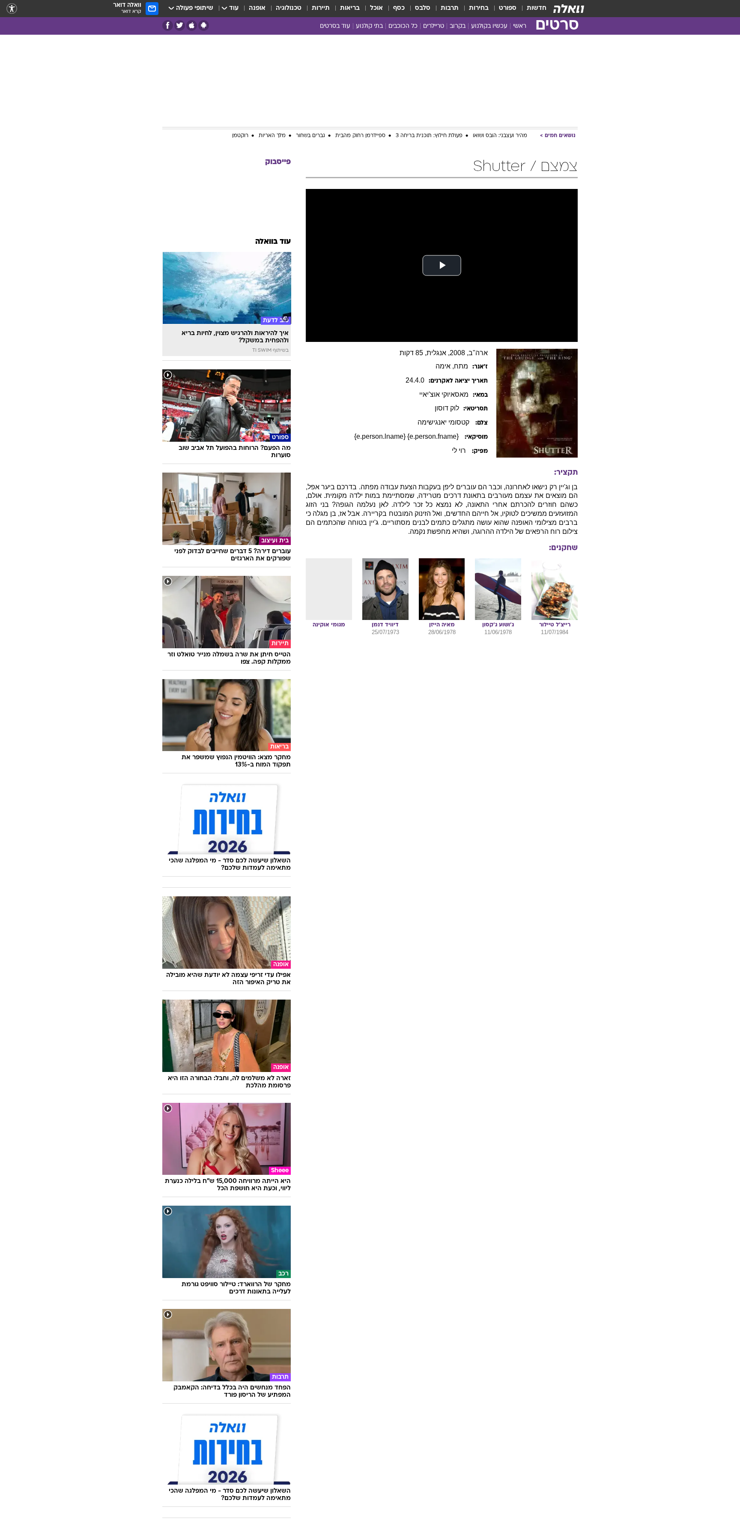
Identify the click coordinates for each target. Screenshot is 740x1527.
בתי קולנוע (369, 26)
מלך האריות (272, 135)
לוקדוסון (447, 408)
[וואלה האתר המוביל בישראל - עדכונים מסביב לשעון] (568, 8)
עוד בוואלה (273, 242)
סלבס (422, 8)
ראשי (519, 26)
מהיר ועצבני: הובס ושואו (500, 135)
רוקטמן (240, 135)
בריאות (350, 8)
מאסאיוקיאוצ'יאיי (443, 394)
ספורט (507, 8)
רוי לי (460, 450)
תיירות (321, 8)
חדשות (536, 8)
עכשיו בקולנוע (489, 26)
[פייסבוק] (167, 25)
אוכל (376, 8)
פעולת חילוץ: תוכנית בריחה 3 (429, 135)
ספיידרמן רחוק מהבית (360, 135)
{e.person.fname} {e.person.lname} (407, 436)
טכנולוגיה (288, 8)
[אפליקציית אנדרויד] (203, 25)
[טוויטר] (179, 25)
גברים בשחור (310, 135)
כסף (399, 8)
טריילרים (433, 26)
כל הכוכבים (403, 26)
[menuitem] (531, 8)
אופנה (257, 8)
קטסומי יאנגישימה (444, 422)
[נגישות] (11, 8)
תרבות (450, 8)
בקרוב (457, 26)
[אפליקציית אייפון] (191, 25)
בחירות (479, 8)
